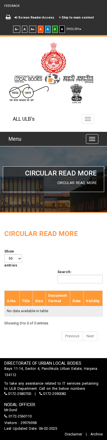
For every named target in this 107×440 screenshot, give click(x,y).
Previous (72, 336)
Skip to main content (77, 17)
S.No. (12, 301)
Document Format (57, 298)
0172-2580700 (19, 393)
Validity (93, 301)
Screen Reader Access (35, 17)
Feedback (12, 6)
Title (26, 301)
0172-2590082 (54, 393)
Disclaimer (74, 434)
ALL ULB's (24, 119)
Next (90, 336)
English (72, 29)
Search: (64, 272)
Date (76, 301)
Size (39, 301)
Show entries (10, 258)
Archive (96, 434)
